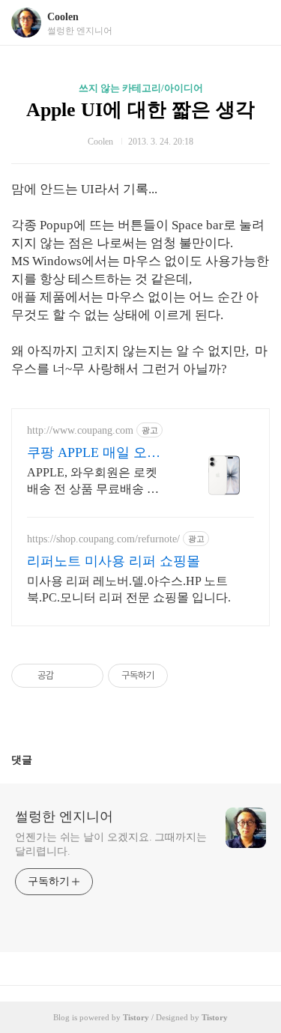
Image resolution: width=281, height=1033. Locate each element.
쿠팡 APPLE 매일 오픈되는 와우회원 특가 (93, 453)
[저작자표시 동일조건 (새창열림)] (181, 676)
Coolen (63, 16)
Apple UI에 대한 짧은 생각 (140, 110)
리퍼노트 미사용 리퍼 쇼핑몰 (113, 561)
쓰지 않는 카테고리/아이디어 (141, 88)
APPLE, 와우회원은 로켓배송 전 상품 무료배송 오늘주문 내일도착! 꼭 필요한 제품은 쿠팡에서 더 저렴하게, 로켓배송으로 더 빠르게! (93, 481)
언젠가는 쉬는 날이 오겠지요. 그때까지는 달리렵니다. (111, 844)
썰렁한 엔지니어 (64, 816)
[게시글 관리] (86, 675)
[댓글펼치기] (38, 759)
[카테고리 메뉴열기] (255, 23)
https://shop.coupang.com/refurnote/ (103, 539)
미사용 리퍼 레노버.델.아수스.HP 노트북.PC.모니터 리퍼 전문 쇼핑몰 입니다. (129, 589)
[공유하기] (67, 675)
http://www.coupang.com (80, 430)
